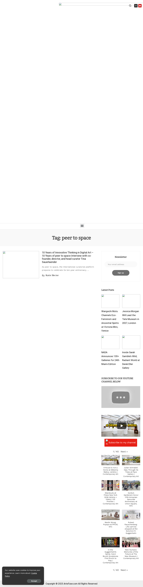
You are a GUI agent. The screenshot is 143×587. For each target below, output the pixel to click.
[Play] (121, 425)
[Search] (130, 6)
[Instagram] (136, 5)
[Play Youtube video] (120, 397)
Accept (34, 581)
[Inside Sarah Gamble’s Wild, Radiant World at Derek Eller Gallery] (131, 342)
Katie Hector (52, 275)
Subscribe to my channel (122, 442)
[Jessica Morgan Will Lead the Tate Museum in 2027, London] (131, 301)
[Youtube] (140, 5)
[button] (82, 225)
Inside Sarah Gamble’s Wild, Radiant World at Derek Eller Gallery (131, 360)
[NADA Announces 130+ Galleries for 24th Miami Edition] (110, 342)
